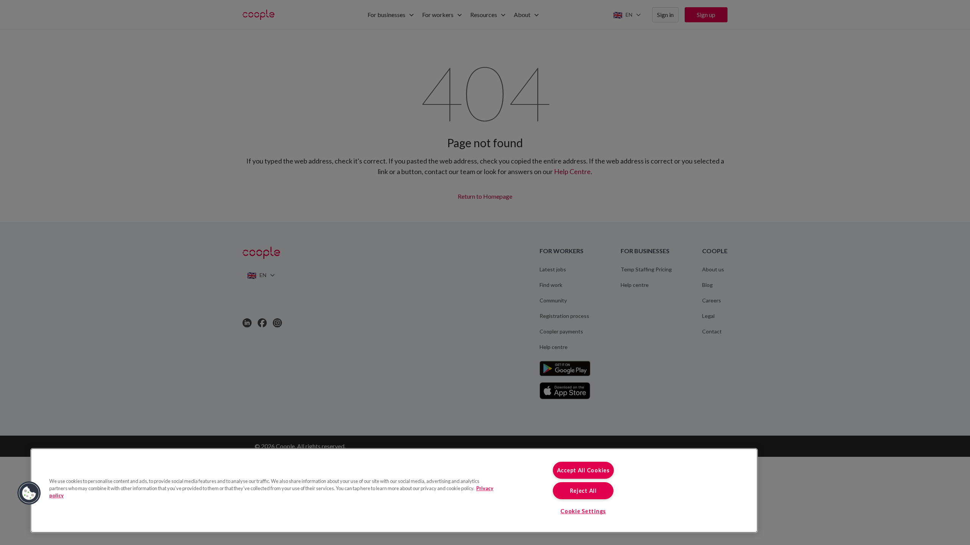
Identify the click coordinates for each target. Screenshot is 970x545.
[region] (394, 490)
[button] (29, 493)
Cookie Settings (583, 511)
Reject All (583, 490)
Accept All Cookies (583, 470)
